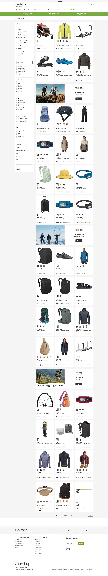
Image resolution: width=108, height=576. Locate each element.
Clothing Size (19, 79)
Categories (19, 26)
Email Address (68, 541)
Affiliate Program (18, 541)
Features (18, 166)
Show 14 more (19, 139)
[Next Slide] (93, 1)
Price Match (37, 543)
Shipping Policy (38, 553)
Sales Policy (37, 551)
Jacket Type (19, 156)
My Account (84, 4)
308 (71, 515)
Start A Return (38, 549)
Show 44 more (19, 91)
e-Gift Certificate (18, 543)
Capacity (18, 169)
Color (17, 96)
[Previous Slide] (14, 1)
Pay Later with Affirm (19, 545)
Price (17, 159)
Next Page (90, 515)
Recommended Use (20, 150)
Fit (17, 153)
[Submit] (25, 4)
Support (45, 537)
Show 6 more (19, 109)
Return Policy (38, 547)
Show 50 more (19, 74)
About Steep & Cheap (24, 537)
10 (67, 515)
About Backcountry (18, 539)
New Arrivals (18, 9)
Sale (17, 114)
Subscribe (81, 543)
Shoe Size (18, 144)
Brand (17, 59)
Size (17, 127)
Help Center (37, 539)
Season (18, 163)
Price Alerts (37, 545)
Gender (18, 147)
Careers (16, 547)
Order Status (37, 541)
